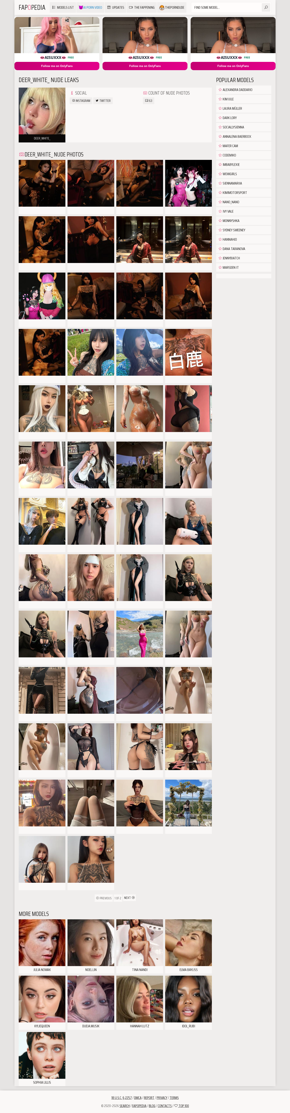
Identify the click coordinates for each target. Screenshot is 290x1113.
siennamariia (232, 183)
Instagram (82, 100)
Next (127, 897)
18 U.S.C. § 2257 (121, 1098)
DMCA (138, 1098)
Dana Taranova (233, 249)
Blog (152, 1106)
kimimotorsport (234, 193)
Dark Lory (229, 118)
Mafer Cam (230, 146)
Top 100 (183, 1106)
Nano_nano (230, 202)
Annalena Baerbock (236, 136)
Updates (118, 7)
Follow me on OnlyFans (57, 66)
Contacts (165, 1106)
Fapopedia (139, 1106)
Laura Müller (232, 108)
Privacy (162, 1098)
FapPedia (32, 7)
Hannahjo (229, 239)
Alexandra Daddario (237, 90)
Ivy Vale (228, 211)
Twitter (105, 100)
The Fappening (144, 7)
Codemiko (229, 155)
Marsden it (230, 267)
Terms (174, 1098)
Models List (65, 7)
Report (149, 1098)
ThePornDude (174, 7)
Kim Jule (228, 99)
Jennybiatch (231, 258)
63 (150, 100)
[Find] (266, 7)
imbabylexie (231, 165)
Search (125, 1106)
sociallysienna (233, 127)
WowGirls (229, 174)
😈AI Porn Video (90, 7)
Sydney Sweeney (233, 230)
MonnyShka (230, 221)
